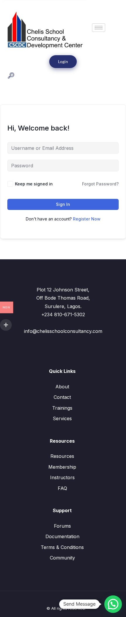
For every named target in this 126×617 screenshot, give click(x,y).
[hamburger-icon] (98, 27)
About (62, 387)
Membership (62, 467)
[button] (11, 76)
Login (63, 61)
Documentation (62, 536)
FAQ (62, 488)
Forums (62, 526)
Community (62, 558)
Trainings (62, 408)
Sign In (63, 204)
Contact (62, 397)
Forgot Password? (100, 183)
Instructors (62, 477)
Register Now (87, 218)
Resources (62, 456)
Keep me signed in (34, 183)
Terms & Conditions (62, 547)
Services (62, 418)
